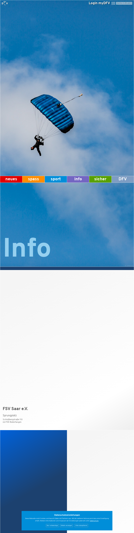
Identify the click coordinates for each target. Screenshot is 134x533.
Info (78, 179)
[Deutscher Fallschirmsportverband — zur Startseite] (5, 3)
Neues (11, 179)
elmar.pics (130, 265)
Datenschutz (94, 521)
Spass (33, 179)
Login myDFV (99, 3)
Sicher (100, 179)
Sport (56, 179)
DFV (123, 179)
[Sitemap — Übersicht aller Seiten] (113, 4)
